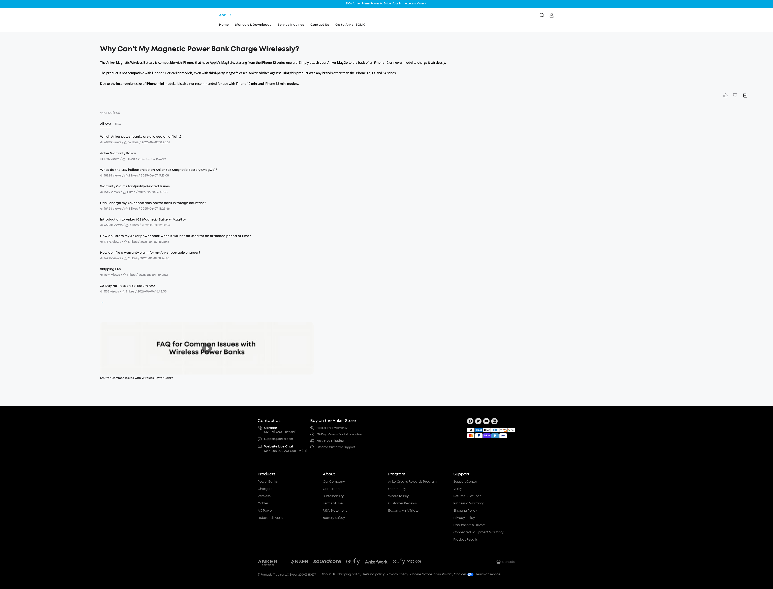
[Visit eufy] (353, 561)
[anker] (225, 15)
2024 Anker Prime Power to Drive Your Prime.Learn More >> (386, 3)
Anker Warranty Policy (118, 153)
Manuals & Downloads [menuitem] (253, 25)
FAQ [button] (118, 124)
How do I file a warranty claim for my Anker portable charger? (150, 252)
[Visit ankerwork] (376, 561)
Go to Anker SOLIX (350, 25)
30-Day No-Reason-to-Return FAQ (127, 286)
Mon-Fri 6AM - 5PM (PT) (280, 432)
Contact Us (319, 25)
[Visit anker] (299, 561)
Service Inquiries (291, 25)
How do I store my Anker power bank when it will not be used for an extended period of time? (175, 236)
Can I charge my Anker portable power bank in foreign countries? (153, 203)
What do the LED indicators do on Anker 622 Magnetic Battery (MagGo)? (158, 170)
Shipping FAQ (110, 269)
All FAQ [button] (105, 124)
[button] (56, 47)
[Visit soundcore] (327, 561)
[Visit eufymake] (407, 561)
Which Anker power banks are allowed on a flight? (140, 136)
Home (224, 25)
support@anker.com (278, 439)
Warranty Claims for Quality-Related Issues (135, 186)
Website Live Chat (278, 446)
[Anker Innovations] (268, 561)
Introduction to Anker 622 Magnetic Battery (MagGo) (143, 219)
